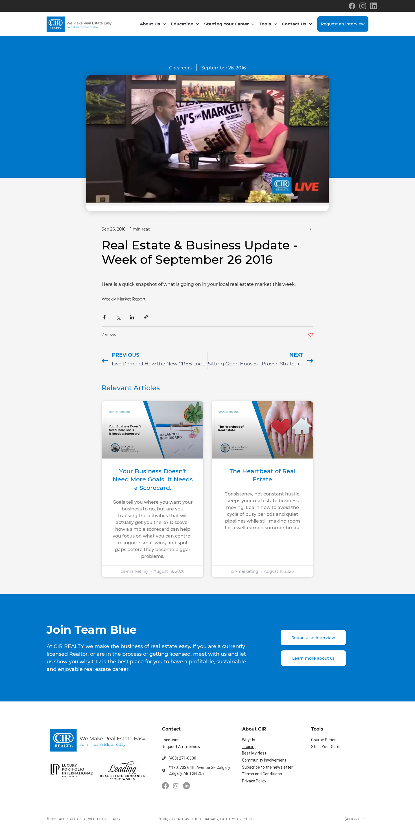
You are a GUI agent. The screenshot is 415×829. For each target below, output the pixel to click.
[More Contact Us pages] (310, 24)
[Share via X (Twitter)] (118, 317)
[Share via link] (145, 317)
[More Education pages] (197, 24)
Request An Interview (181, 746)
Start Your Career (327, 746)
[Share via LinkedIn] (132, 317)
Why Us (248, 740)
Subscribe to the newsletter (267, 767)
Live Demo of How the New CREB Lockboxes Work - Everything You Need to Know (159, 364)
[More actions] (310, 229)
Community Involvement (264, 760)
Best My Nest (254, 753)
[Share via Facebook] (104, 317)
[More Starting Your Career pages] (253, 24)
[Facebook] (165, 785)
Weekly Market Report (124, 299)
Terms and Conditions (262, 774)
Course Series (324, 740)
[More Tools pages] (275, 24)
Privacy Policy (254, 781)
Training (249, 746)
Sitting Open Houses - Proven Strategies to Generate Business (255, 364)
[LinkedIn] (186, 785)
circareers (180, 68)
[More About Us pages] (164, 24)
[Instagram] (175, 785)
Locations (171, 740)
